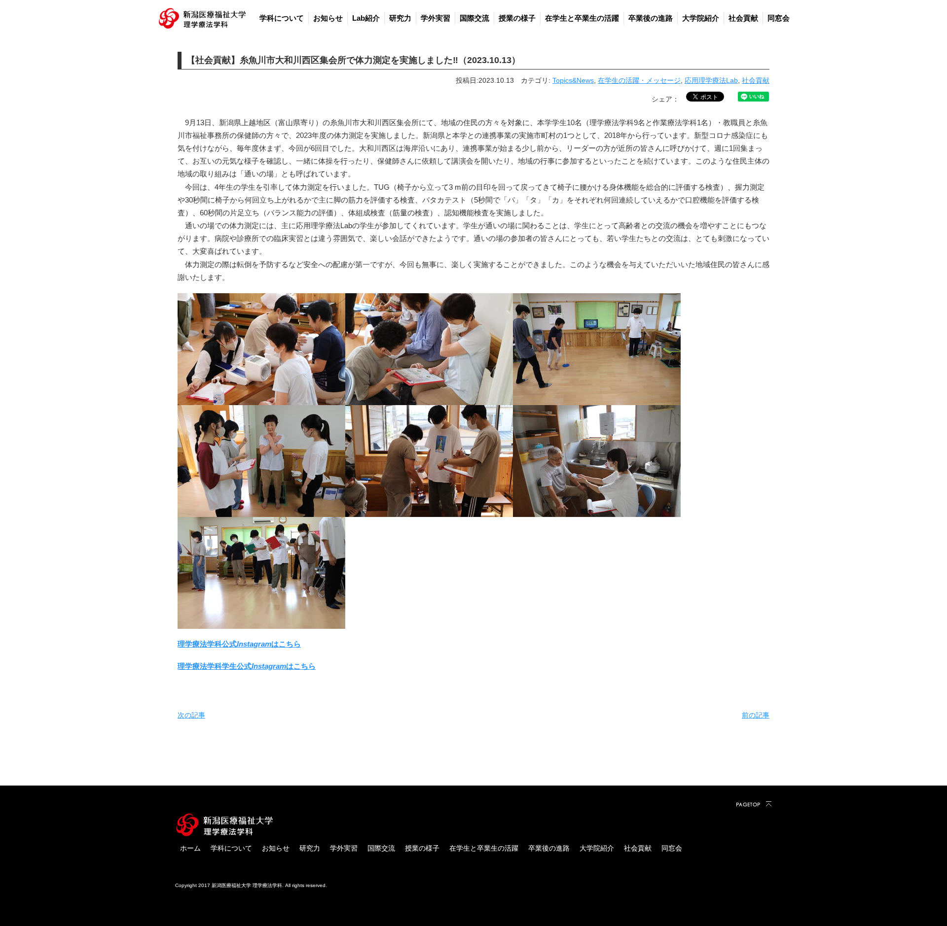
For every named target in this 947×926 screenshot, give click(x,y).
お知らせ (328, 18)
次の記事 (191, 715)
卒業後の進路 (650, 18)
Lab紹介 (366, 18)
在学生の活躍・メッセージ (639, 80)
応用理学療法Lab (711, 80)
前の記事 (755, 715)
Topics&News (573, 80)
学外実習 (435, 18)
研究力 (400, 18)
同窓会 (778, 18)
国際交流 (474, 18)
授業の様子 (517, 18)
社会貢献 (743, 18)
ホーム (190, 848)
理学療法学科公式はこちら (239, 644)
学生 (229, 666)
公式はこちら (276, 666)
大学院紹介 (700, 18)
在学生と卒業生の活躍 (582, 18)
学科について (281, 18)
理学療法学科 (200, 666)
